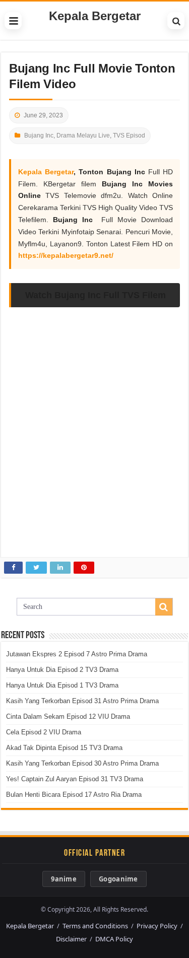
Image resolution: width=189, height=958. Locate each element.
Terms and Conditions (95, 925)
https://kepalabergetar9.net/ (65, 255)
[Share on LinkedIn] (60, 568)
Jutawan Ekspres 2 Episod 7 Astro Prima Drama (76, 654)
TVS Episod (129, 135)
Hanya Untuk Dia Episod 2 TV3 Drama (62, 669)
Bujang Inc (38, 135)
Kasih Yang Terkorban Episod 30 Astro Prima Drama (82, 763)
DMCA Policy (114, 938)
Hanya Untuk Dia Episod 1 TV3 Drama (62, 685)
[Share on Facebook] (13, 568)
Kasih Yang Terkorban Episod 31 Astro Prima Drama (82, 701)
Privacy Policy (157, 925)
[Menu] (13, 20)
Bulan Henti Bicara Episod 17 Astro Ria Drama (74, 794)
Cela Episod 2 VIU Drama (43, 732)
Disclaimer (71, 938)
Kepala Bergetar (95, 16)
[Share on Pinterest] (84, 568)
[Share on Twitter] (36, 568)
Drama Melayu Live (83, 135)
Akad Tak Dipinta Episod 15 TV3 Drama (64, 747)
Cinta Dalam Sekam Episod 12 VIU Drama (68, 716)
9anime (64, 878)
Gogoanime (118, 878)
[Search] (175, 20)
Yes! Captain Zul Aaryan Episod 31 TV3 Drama (74, 779)
